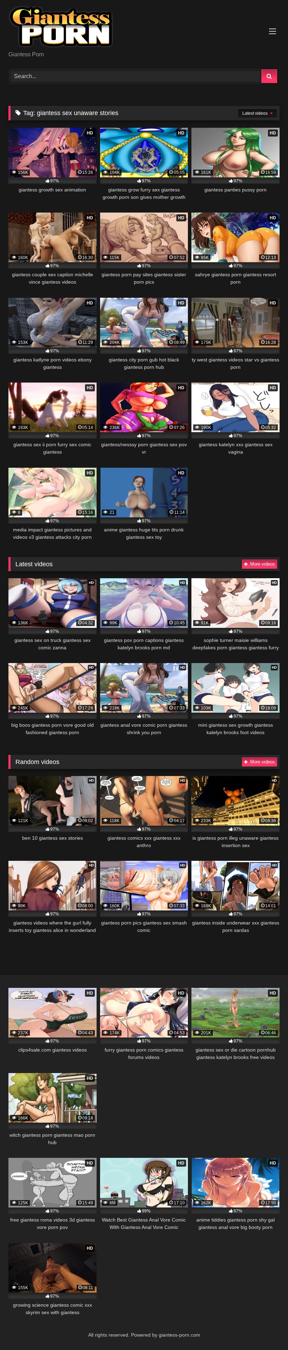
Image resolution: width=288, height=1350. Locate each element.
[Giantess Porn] (144, 28)
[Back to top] (266, 1329)
